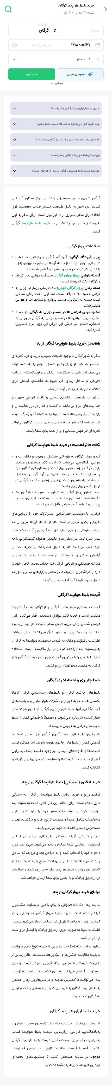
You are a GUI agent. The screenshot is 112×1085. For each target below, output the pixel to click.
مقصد (42, 24)
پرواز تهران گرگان (67, 275)
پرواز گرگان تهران (70, 288)
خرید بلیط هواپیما (36, 223)
